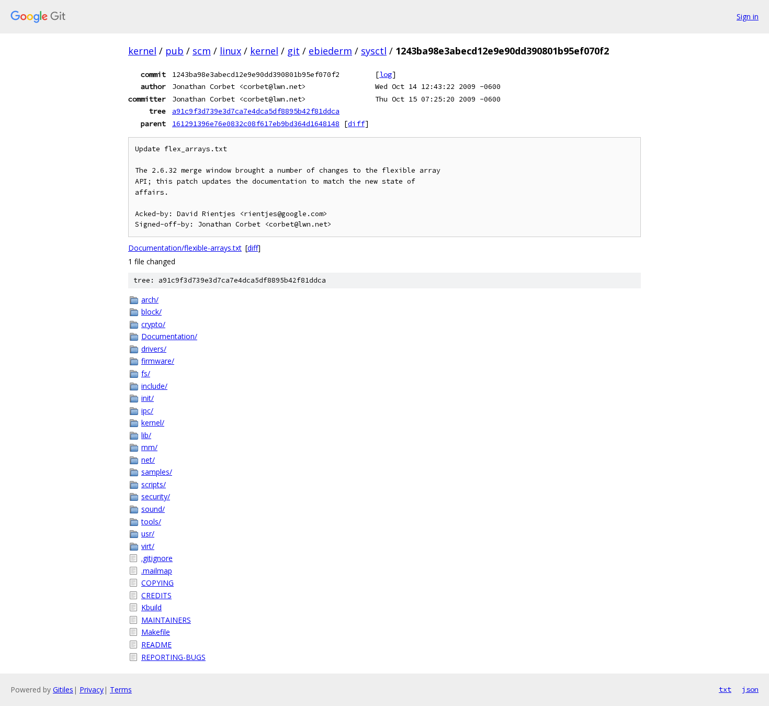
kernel (142, 50)
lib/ (146, 435)
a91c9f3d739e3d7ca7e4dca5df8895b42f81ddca (256, 111)
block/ (151, 312)
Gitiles (63, 689)
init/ (147, 398)
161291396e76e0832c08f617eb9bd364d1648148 (256, 123)
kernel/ (152, 423)
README (156, 644)
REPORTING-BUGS (173, 657)
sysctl (374, 50)
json (750, 689)
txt (725, 689)
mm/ (149, 447)
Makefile (155, 632)
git (293, 50)
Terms (121, 689)
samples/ (156, 472)
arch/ (150, 300)
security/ (155, 496)
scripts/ (153, 484)
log (385, 74)
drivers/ (153, 349)
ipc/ (147, 411)
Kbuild (151, 607)
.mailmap (156, 571)
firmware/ (157, 361)
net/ (148, 460)
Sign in (748, 16)
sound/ (153, 509)
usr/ (147, 534)
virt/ (147, 546)
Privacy (92, 689)
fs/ (145, 373)
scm (202, 50)
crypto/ (153, 324)
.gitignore (157, 558)
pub (174, 50)
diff (356, 123)
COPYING (157, 583)
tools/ (151, 521)
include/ (154, 386)
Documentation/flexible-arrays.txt (185, 248)
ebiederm (330, 50)
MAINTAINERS (166, 620)
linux (230, 50)
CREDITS (156, 595)
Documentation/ (169, 336)
